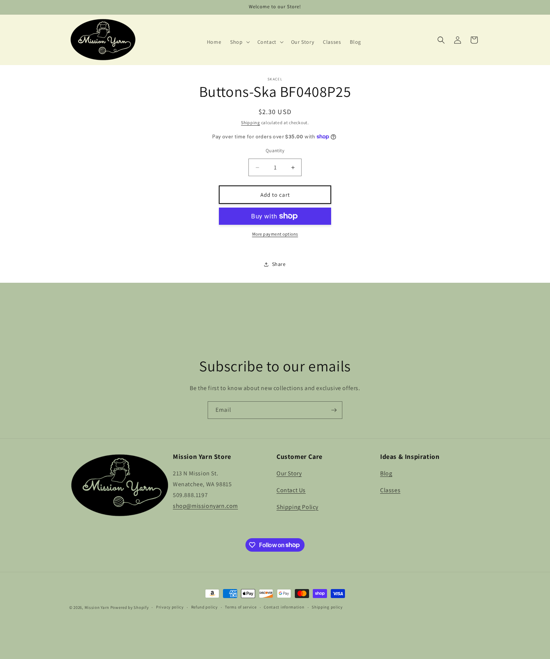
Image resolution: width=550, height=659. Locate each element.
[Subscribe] (334, 410)
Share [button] (279, 264)
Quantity (275, 150)
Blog (386, 473)
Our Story (289, 473)
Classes (390, 490)
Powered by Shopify (129, 607)
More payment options (275, 234)
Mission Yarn (97, 607)
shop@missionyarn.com (205, 506)
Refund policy (204, 607)
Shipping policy (327, 607)
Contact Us (291, 490)
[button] (239, 42)
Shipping (250, 122)
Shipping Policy (297, 507)
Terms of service (240, 607)
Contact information (284, 607)
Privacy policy (170, 607)
